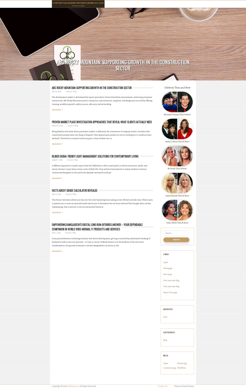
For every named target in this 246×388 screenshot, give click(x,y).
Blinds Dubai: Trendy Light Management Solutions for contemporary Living (95, 156)
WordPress (181, 368)
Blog (74, 91)
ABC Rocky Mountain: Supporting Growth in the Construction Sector (92, 88)
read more (56, 110)
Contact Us (162, 386)
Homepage (167, 268)
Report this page (170, 292)
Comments (169, 368)
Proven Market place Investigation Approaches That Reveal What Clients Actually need (102, 122)
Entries (182, 363)
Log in (165, 262)
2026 (165, 317)
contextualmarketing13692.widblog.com (78, 3)
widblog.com (73, 386)
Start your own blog (171, 280)
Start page (167, 274)
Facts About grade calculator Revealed (74, 190)
